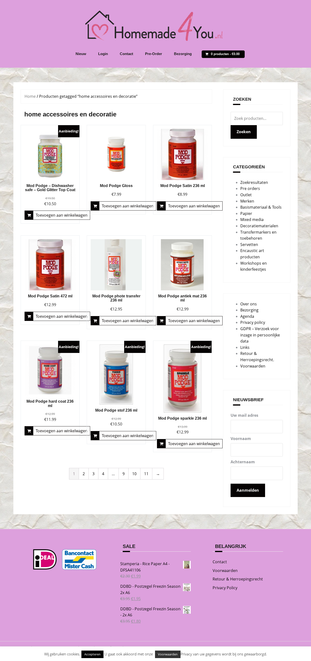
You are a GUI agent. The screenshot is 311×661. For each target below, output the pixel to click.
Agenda (247, 316)
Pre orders (250, 188)
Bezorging (183, 54)
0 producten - (225, 54)
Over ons (248, 304)
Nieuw (81, 54)
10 (134, 473)
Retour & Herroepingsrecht (238, 579)
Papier (246, 213)
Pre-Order (153, 54)
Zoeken (244, 131)
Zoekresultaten (254, 182)
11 (146, 473)
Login (103, 54)
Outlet (246, 194)
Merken (247, 201)
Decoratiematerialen (259, 225)
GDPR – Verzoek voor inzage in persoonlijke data (260, 335)
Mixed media (252, 219)
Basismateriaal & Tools (261, 207)
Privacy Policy (225, 587)
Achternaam (243, 462)
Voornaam (241, 438)
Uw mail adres (244, 415)
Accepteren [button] (92, 654)
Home (30, 96)
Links (245, 347)
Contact (126, 54)
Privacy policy (252, 322)
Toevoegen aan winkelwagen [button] (61, 215)
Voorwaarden (252, 366)
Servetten (249, 244)
